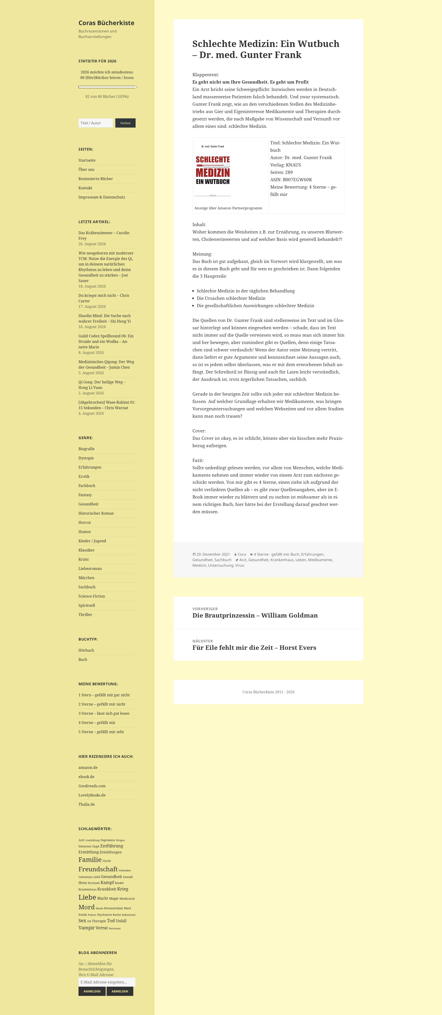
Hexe (83, 882)
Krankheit (106, 889)
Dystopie (86, 458)
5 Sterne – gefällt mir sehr (101, 731)
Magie (114, 898)
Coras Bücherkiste (106, 22)
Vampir (87, 927)
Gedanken (125, 870)
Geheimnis (86, 877)
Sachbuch (87, 586)
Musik (99, 908)
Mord (87, 907)
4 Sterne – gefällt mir (97, 722)
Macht (102, 898)
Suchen (125, 123)
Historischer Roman (96, 513)
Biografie (87, 448)
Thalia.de (87, 804)
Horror (85, 522)
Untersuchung (220, 565)
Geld (96, 877)
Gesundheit (89, 504)
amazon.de (88, 767)
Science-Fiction (92, 596)
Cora (242, 554)
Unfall (121, 920)
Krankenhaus (87, 889)
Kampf (107, 882)
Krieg (122, 889)
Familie (90, 859)
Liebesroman (90, 568)
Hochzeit (94, 883)
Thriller (85, 614)
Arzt (82, 840)
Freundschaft (98, 869)
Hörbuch (86, 650)
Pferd (127, 908)
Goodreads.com (92, 785)
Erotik (84, 476)
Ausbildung (93, 840)
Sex (82, 920)
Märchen (86, 577)
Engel (95, 846)
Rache (117, 915)
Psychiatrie (104, 914)
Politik (83, 914)
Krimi (84, 559)
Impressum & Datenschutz (102, 197)
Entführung (111, 846)
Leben (301, 559)
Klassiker (87, 550)
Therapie (99, 921)
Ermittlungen (111, 852)
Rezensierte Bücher (96, 178)
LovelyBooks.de (92, 795)
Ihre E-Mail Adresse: (96, 974)
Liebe (87, 897)
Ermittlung (89, 852)
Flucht (106, 861)
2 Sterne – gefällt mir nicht (102, 704)
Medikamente (320, 559)
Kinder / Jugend (92, 540)
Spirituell (87, 605)
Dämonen (85, 846)
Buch (83, 659)
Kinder (119, 883)
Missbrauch (127, 898)
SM (89, 921)
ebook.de (86, 776)
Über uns (86, 169)
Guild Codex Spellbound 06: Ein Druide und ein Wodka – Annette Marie (106, 341)
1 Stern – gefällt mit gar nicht (104, 694)
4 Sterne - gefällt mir (271, 554)
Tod (111, 920)
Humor (85, 531)
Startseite (87, 160)
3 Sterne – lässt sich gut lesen (104, 713)
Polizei (92, 914)
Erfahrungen (90, 467)
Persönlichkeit (113, 908)
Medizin (199, 565)
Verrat (102, 927)
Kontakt (85, 187)
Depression (108, 840)
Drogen (120, 840)
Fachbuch (87, 485)
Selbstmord (128, 914)
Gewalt (128, 877)
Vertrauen (115, 928)
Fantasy (85, 494)
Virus (239, 565)
